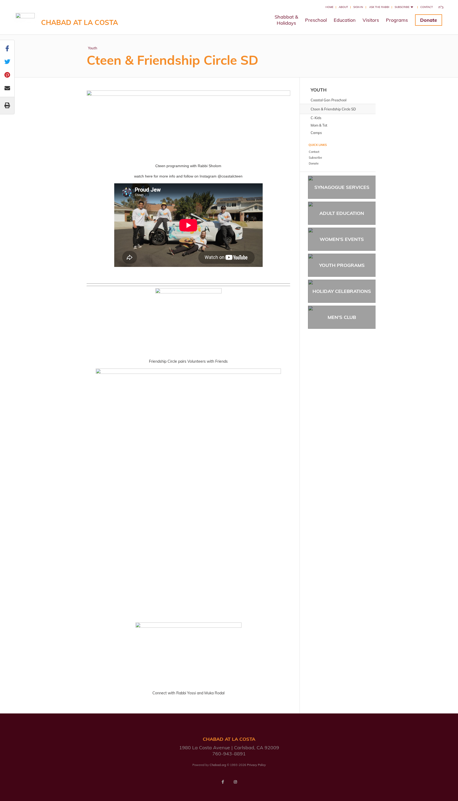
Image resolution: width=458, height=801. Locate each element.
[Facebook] (223, 782)
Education (345, 20)
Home (329, 7)
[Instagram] (235, 782)
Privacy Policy (256, 765)
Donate (428, 20)
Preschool (316, 20)
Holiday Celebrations (341, 291)
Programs (397, 20)
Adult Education (341, 213)
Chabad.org (218, 765)
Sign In (358, 7)
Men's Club (342, 317)
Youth (92, 48)
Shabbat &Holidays (286, 20)
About (343, 7)
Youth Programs (342, 265)
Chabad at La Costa (79, 22)
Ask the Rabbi (379, 7)
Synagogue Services (341, 187)
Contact (426, 7)
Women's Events (342, 239)
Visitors (371, 20)
